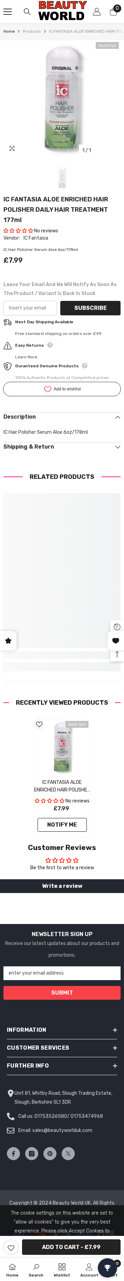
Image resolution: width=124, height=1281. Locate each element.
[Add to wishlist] (11, 1247)
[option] (62, 98)
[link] (62, 655)
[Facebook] (13, 1153)
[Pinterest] (49, 1153)
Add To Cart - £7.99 (71, 1247)
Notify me (62, 824)
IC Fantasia (35, 238)
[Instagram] (31, 1153)
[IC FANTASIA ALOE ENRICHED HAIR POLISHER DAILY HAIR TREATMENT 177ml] (62, 747)
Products (32, 31)
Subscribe (90, 308)
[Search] (27, 12)
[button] (18, 231)
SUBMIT (62, 992)
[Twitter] (68, 1153)
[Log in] (97, 11)
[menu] (7, 12)
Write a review (62, 886)
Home (9, 31)
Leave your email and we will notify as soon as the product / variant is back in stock (60, 289)
